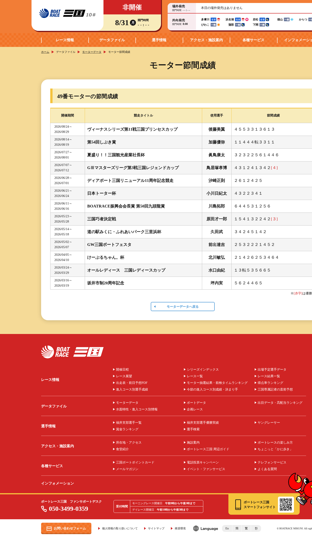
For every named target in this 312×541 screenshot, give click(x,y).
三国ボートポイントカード (135, 462)
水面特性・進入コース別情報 (137, 409)
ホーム (45, 52)
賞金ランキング (127, 429)
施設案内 (193, 442)
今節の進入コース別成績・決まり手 (212, 389)
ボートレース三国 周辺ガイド (208, 449)
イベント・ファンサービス (206, 469)
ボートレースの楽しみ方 (275, 442)
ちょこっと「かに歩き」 (275, 449)
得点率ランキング (270, 383)
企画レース (195, 409)
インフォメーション (57, 483)
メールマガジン (127, 469)
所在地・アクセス (129, 442)
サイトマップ (156, 528)
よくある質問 (267, 469)
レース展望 (124, 376)
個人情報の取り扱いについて (120, 528)
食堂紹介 (122, 449)
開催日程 (122, 369)
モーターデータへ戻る (183, 306)
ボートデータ (196, 402)
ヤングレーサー (269, 422)
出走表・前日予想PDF (132, 383)
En (227, 528)
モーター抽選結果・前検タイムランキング (217, 383)
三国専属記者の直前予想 (275, 389)
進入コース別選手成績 (132, 389)
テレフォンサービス (272, 462)
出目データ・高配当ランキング (280, 402)
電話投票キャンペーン (203, 462)
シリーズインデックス (203, 369)
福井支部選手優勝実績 (203, 422)
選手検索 (193, 429)
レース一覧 (195, 376)
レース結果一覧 (269, 376)
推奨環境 (180, 528)
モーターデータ (91, 52)
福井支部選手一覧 (129, 422)
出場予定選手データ (272, 369)
